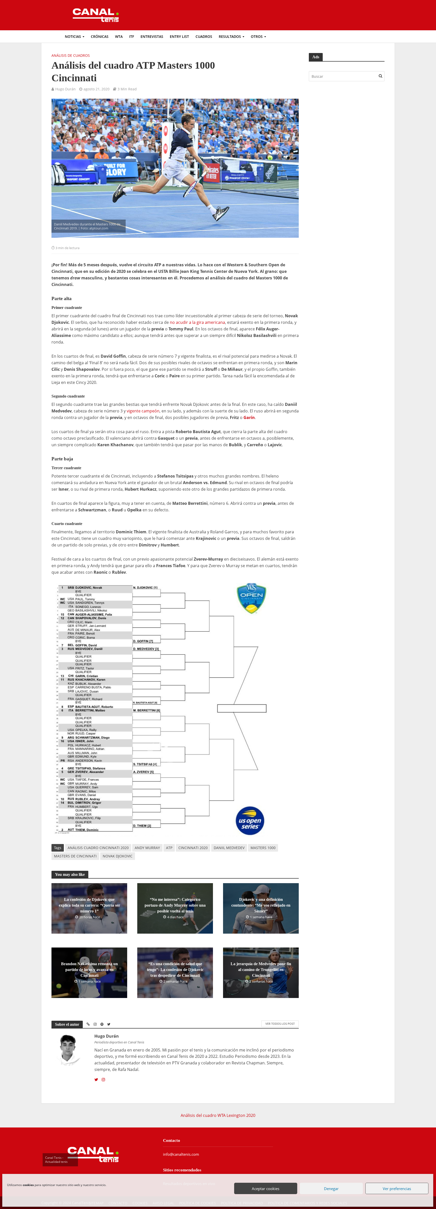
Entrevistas (152, 36)
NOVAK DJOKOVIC (117, 856)
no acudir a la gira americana (197, 322)
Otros (257, 36)
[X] (96, 1079)
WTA (119, 36)
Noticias (73, 36)
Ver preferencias (397, 1188)
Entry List (179, 36)
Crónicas (99, 36)
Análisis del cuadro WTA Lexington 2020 (218, 1115)
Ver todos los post (280, 1024)
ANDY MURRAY (147, 847)
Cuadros (204, 36)
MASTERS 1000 (263, 847)
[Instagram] (103, 1079)
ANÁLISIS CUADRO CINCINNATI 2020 (98, 847)
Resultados (230, 36)
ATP (169, 847)
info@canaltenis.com (181, 1154)
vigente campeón (143, 411)
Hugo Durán (65, 89)
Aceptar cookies (266, 1188)
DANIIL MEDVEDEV (229, 847)
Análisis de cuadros (70, 55)
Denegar (331, 1188)
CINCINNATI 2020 (193, 847)
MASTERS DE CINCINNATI (75, 856)
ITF (131, 36)
